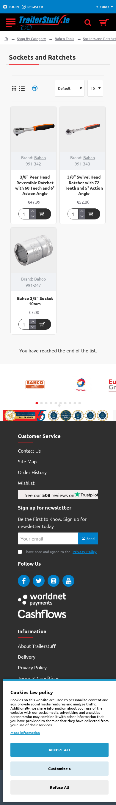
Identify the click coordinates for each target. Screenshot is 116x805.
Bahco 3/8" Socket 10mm (35, 300)
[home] (6, 38)
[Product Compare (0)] (32, 88)
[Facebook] (24, 581)
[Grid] (14, 88)
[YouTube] (68, 581)
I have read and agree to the (60, 551)
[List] (22, 88)
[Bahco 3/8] (33, 250)
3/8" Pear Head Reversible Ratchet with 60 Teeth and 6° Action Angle (34, 185)
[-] (32, 216)
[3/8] (33, 129)
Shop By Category (31, 38)
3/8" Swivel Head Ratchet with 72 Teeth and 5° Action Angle (84, 185)
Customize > (59, 768)
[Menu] (10, 22)
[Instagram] (53, 581)
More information (25, 732)
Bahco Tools (64, 38)
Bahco (40, 157)
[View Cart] (104, 22)
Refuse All (59, 787)
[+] (32, 211)
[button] (43, 213)
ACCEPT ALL (59, 749)
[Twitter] (39, 581)
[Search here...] (87, 22)
